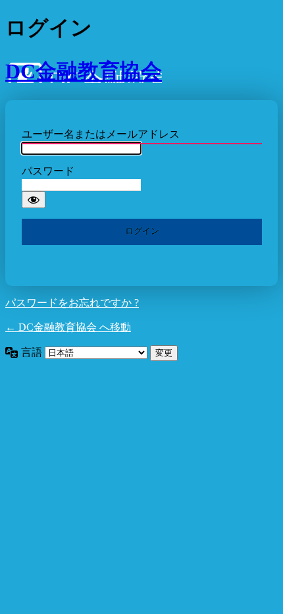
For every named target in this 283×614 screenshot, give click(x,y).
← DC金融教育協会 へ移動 (68, 327)
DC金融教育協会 (83, 71)
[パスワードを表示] (33, 199)
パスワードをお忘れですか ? (72, 302)
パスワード (48, 171)
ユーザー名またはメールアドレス (101, 134)
